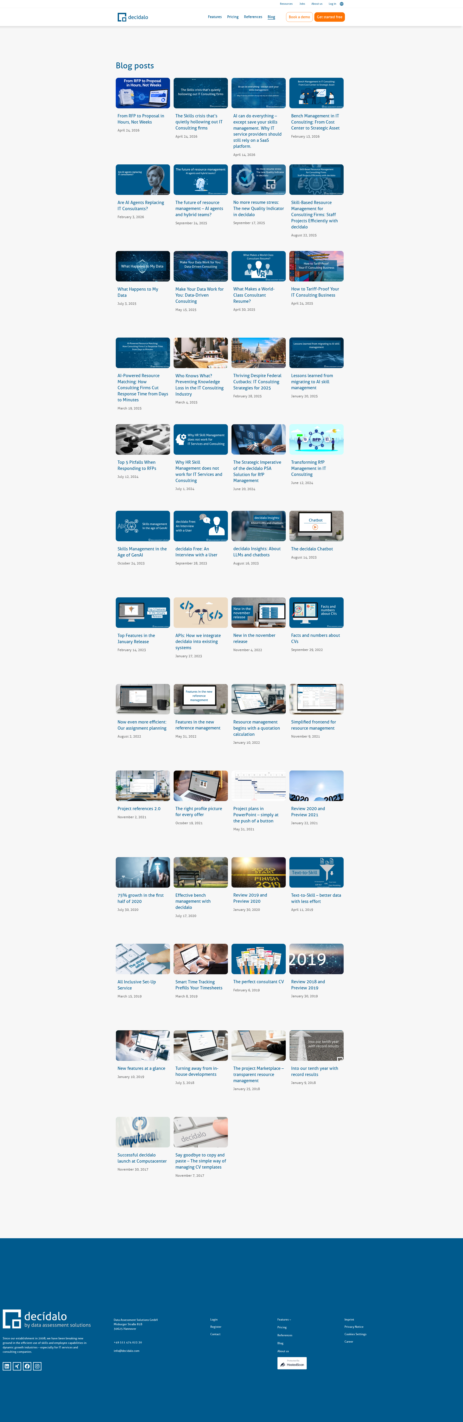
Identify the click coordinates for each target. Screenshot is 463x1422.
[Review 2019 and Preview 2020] (259, 872)
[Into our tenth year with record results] (316, 1045)
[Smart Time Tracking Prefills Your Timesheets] (201, 959)
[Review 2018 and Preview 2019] (316, 959)
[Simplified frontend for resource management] (316, 699)
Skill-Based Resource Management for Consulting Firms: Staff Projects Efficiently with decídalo (314, 214)
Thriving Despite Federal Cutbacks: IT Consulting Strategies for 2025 (257, 381)
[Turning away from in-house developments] (201, 1045)
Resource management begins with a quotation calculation (256, 728)
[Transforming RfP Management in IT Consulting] (316, 439)
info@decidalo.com (126, 1351)
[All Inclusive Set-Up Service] (143, 959)
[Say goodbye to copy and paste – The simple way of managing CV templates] (201, 1132)
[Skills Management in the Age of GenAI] (143, 526)
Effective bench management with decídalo (193, 901)
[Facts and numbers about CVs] (316, 612)
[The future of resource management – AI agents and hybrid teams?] (201, 179)
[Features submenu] (290, 1320)
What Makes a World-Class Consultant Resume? (254, 295)
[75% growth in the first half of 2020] (143, 872)
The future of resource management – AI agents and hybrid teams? (199, 208)
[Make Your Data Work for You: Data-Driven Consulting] (201, 266)
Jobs (302, 3)
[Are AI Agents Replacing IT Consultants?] (143, 179)
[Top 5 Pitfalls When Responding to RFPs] (143, 439)
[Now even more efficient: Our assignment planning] (143, 699)
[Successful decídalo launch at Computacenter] (143, 1132)
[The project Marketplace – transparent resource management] (259, 1045)
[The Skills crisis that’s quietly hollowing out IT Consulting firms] (201, 93)
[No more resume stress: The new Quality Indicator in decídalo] (259, 179)
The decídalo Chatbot (312, 548)
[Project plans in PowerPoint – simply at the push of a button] (259, 786)
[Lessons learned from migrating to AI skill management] (316, 353)
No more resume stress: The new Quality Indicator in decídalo (258, 208)
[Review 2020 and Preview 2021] (316, 786)
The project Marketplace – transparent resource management (258, 1074)
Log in (332, 3)
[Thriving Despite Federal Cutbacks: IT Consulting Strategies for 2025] (259, 353)
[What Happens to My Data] (143, 266)
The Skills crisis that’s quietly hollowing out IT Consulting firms (199, 122)
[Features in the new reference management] (201, 699)
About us (316, 3)
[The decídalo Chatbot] (316, 526)
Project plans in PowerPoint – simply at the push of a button (256, 814)
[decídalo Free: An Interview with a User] (201, 526)
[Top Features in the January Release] (143, 612)
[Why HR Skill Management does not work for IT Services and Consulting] (201, 439)
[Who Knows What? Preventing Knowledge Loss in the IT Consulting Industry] (201, 353)
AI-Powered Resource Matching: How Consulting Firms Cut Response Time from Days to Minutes (143, 387)
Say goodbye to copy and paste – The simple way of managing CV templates (200, 1161)
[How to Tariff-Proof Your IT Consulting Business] (316, 266)
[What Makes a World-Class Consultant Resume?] (259, 266)
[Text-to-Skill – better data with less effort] (316, 872)
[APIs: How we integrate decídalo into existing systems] (201, 612)
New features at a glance (141, 1068)
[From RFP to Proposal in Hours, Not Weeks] (143, 93)
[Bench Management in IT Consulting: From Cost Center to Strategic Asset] (316, 93)
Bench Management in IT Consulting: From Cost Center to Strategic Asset (315, 122)
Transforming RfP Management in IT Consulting (308, 468)
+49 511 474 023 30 (128, 1342)
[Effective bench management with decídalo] (201, 872)
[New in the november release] (259, 612)
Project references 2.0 (139, 808)
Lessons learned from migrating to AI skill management (312, 381)
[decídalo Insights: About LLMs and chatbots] (259, 526)
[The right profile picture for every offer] (201, 786)
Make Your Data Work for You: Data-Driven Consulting (199, 295)
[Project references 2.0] (143, 786)
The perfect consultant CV (258, 981)
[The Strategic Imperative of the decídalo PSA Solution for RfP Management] (259, 439)
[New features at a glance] (143, 1045)
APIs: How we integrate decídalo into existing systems (198, 641)
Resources (286, 3)
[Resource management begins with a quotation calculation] (259, 699)
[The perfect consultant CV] (259, 959)
